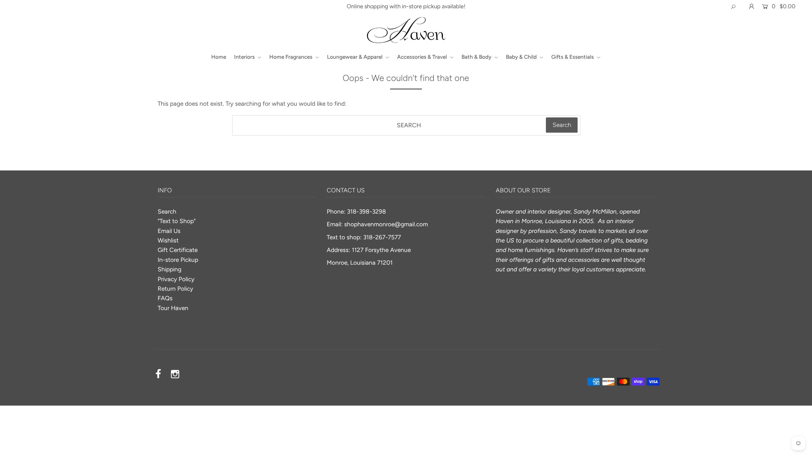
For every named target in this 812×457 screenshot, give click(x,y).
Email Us (169, 231)
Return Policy (175, 288)
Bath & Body (477, 57)
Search (167, 211)
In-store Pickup (178, 259)
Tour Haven (173, 308)
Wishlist (168, 240)
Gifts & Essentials (573, 57)
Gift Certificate (178, 250)
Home (218, 57)
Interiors (245, 57)
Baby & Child (522, 57)
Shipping (169, 269)
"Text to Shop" (177, 221)
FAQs (165, 298)
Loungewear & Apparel (355, 57)
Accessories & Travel (422, 57)
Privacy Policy (176, 279)
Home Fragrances (291, 57)
